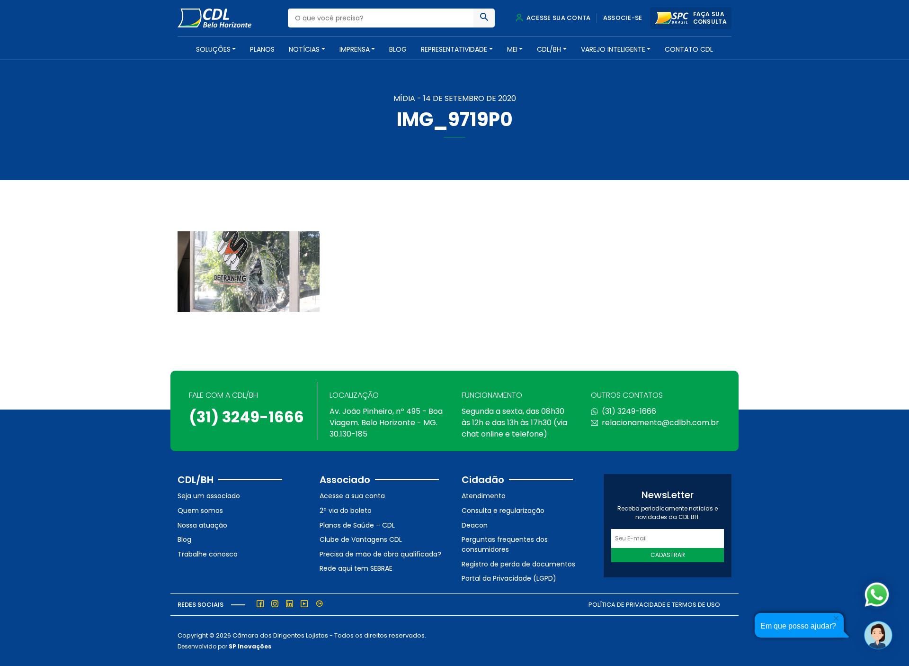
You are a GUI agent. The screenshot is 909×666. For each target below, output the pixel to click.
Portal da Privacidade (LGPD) (509, 578)
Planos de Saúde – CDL (357, 525)
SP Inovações (250, 646)
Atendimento (484, 496)
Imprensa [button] (354, 49)
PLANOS (262, 49)
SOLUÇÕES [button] (213, 49)
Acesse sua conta (557, 17)
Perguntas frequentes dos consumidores (505, 544)
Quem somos (200, 510)
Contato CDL (689, 49)
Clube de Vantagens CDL (361, 539)
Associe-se (622, 17)
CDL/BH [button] (549, 49)
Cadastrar (668, 555)
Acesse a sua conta (352, 496)
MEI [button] (512, 49)
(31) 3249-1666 (246, 417)
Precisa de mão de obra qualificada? (380, 554)
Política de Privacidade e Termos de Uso (654, 604)
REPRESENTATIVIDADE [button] (454, 49)
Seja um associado (209, 496)
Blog (398, 49)
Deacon (475, 525)
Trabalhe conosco (208, 554)
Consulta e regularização (503, 510)
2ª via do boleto (346, 510)
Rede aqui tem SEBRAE (356, 568)
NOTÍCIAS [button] (304, 49)
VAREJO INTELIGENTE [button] (613, 49)
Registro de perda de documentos (518, 564)
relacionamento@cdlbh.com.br (660, 422)
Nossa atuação (202, 525)
